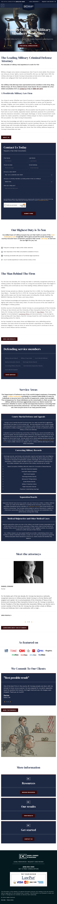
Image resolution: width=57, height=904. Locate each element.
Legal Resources (34, 1)
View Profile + (6, 615)
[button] (25, 622)
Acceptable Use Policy (43, 200)
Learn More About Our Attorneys (14, 627)
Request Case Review (48, 1)
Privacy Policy (10, 899)
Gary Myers (40, 312)
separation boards (34, 506)
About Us (6, 137)
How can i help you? (10, 185)
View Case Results (9, 339)
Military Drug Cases (26, 358)
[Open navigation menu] (2, 5)
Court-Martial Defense (41, 358)
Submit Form (28, 213)
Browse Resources (28, 792)
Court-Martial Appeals (11, 369)
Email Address (33, 165)
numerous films (24, 314)
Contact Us (28, 839)
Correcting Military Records (13, 366)
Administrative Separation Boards (33, 366)
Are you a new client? (10, 171)
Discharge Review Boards (30, 362)
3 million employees (14, 396)
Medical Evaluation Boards (12, 362)
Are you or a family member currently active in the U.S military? (23, 178)
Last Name (32, 158)
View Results (28, 815)
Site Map (3, 899)
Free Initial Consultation (28, 45)
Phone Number (9, 165)
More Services (10, 374)
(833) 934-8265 (20, 1)
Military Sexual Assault (11, 358)
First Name (7, 158)
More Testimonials (9, 710)
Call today (44, 238)
